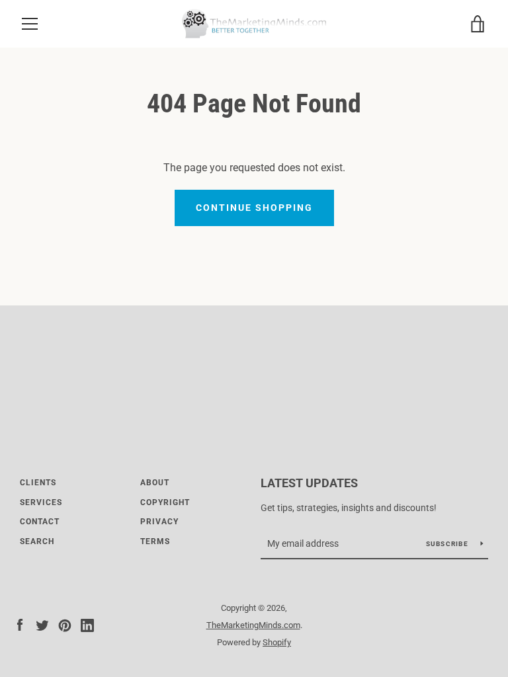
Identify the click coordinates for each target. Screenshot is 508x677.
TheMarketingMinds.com (253, 625)
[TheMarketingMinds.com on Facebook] (19, 624)
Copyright (165, 502)
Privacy (159, 521)
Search (37, 541)
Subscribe (448, 543)
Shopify (277, 642)
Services (41, 502)
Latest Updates (309, 483)
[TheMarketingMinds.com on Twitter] (42, 624)
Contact (40, 521)
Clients (38, 482)
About (154, 482)
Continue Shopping (254, 207)
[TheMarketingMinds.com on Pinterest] (64, 624)
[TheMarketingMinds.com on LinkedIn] (87, 624)
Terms (155, 541)
